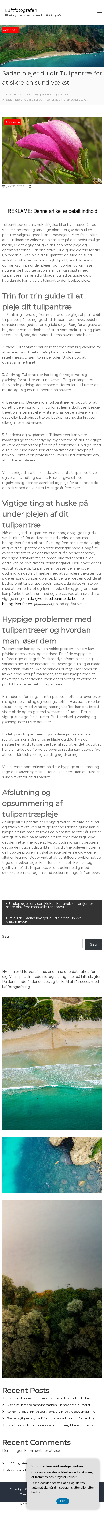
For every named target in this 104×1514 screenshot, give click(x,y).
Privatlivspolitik (18, 1470)
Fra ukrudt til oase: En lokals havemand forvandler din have (49, 1398)
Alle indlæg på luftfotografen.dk (46, 94)
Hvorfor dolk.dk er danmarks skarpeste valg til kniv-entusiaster (52, 1425)
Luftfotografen (21, 10)
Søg (5, 936)
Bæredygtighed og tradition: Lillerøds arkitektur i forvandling (51, 1418)
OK (63, 1501)
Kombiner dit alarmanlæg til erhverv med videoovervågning (51, 1411)
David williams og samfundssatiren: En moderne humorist (48, 1404)
